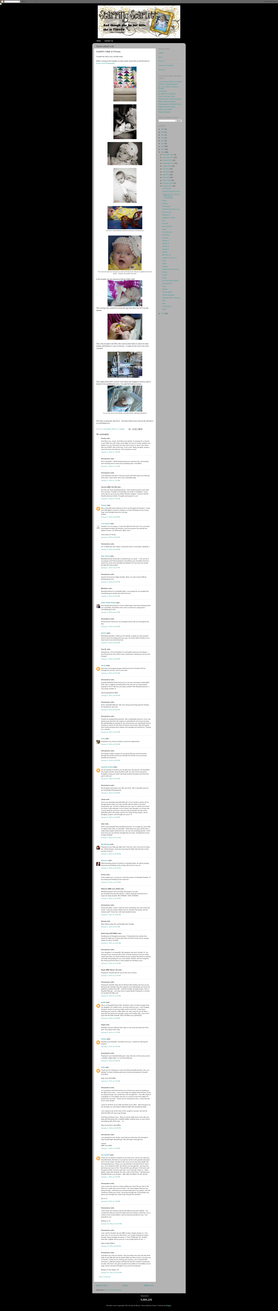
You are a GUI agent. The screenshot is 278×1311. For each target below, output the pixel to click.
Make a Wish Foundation (167, 101)
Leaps (164, 263)
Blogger (168, 1305)
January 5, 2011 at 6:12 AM (110, 927)
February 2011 (168, 183)
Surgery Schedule (168, 295)
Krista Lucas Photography (105, 63)
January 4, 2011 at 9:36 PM (110, 793)
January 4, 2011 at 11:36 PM (111, 915)
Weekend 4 (166, 215)
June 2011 (166, 172)
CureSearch (163, 91)
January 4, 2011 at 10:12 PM (111, 837)
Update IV (165, 243)
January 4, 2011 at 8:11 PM (110, 568)
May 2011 (166, 174)
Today (164, 278)
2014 (163, 143)
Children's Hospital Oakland (168, 84)
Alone (164, 260)
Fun (163, 221)
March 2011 (167, 180)
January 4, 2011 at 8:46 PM (110, 695)
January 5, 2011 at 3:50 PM (110, 1061)
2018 (163, 135)
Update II (165, 249)
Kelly (103, 1067)
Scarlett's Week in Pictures (171, 298)
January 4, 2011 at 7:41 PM (110, 466)
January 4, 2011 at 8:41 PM (110, 673)
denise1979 (105, 1155)
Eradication (166, 235)
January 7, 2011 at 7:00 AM (110, 1148)
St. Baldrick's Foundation (167, 94)
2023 (163, 129)
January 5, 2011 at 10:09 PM (111, 1128)
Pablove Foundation (165, 109)
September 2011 (169, 163)
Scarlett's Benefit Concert (171, 191)
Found (164, 275)
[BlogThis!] (135, 429)
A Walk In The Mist (168, 218)
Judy (103, 738)
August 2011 (167, 166)
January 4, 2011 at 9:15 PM (110, 744)
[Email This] (133, 429)
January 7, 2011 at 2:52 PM (110, 1177)
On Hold (165, 223)
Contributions (166, 306)
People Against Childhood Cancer (170, 104)
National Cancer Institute (167, 107)
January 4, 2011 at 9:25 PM (110, 760)
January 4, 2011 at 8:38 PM (110, 643)
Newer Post (101, 1285)
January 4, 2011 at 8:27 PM (110, 612)
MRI (163, 300)
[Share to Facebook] (139, 429)
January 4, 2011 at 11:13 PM (111, 882)
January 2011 (167, 186)
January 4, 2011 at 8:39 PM (110, 659)
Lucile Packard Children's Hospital (170, 81)
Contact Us (109, 41)
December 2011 (168, 154)
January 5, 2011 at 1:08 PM (110, 1018)
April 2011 (166, 177)
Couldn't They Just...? (169, 258)
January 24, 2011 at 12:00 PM (111, 1272)
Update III (165, 246)
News (160, 57)
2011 (163, 152)
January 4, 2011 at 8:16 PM (110, 582)
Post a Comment (104, 1277)
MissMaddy (105, 844)
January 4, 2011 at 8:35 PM (110, 626)
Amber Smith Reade (108, 602)
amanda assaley (107, 767)
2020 (163, 132)
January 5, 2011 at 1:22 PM (110, 1032)
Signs (164, 309)
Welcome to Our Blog (166, 65)
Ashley (103, 1039)
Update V (165, 240)
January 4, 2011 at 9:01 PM (110, 732)
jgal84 (103, 1002)
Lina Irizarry (105, 523)
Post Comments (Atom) (114, 1290)
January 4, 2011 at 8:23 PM (110, 596)
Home (99, 41)
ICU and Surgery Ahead (170, 280)
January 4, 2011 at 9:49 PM (110, 817)
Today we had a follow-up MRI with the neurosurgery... (171, 196)
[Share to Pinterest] (141, 429)
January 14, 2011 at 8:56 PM (111, 1246)
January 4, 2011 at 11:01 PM (111, 868)
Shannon (104, 860)
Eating (164, 229)
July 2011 (166, 169)
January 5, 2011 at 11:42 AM (111, 996)
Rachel (103, 633)
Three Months (167, 232)
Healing (164, 266)
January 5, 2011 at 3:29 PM (110, 1046)
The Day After (167, 283)
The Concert (166, 188)
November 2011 (168, 157)
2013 (163, 146)
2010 (163, 313)
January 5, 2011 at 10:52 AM (111, 943)
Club (163, 303)
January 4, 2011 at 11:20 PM (111, 898)
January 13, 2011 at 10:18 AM (111, 1224)
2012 (163, 149)
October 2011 (167, 160)
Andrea (103, 505)
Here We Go (166, 255)
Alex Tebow (105, 556)
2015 (163, 141)
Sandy (103, 665)
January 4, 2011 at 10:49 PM (111, 854)
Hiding (164, 200)
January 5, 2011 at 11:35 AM (111, 975)
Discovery (162, 69)
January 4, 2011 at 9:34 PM (110, 778)
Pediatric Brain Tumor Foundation (170, 99)
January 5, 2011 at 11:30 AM (111, 963)
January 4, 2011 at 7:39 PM (110, 452)
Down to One (166, 212)
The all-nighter (167, 292)
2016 (163, 138)
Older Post (149, 1285)
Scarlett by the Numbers (170, 269)
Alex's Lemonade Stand (167, 96)
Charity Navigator (164, 112)
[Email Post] (129, 429)
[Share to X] (137, 429)
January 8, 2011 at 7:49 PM (110, 1201)
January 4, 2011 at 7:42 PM (110, 480)
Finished (161, 61)
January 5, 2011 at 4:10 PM (110, 1081)
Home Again (166, 206)
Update (161, 53)
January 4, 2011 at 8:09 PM (110, 537)
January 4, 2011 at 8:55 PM (110, 710)
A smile (164, 272)
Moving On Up (167, 226)
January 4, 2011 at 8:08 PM (110, 517)
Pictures (165, 203)
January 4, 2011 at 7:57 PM (110, 499)
